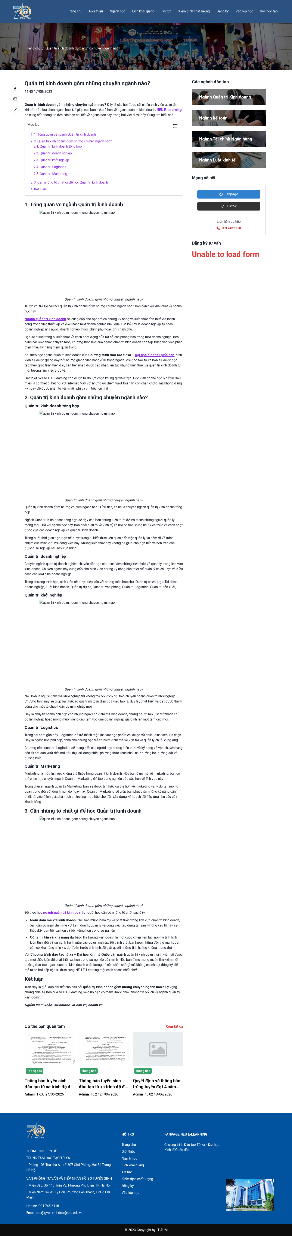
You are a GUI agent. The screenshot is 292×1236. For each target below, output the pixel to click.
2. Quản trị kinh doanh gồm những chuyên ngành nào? (71, 141)
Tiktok (231, 206)
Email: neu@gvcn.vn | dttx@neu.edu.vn (54, 1213)
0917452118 (231, 228)
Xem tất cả (174, 1026)
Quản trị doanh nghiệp (53, 153)
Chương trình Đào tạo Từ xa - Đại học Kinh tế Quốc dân (191, 1147)
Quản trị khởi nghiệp (51, 160)
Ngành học (117, 11)
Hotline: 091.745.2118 (42, 1206)
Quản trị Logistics (50, 167)
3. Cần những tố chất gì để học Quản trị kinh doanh (69, 182)
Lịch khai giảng (143, 11)
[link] (15, 109)
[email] (15, 99)
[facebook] (15, 88)
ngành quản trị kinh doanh (63, 912)
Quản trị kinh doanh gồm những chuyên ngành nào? (83, 48)
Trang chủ (75, 11)
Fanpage (231, 194)
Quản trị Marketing (50, 174)
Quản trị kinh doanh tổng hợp (58, 146)
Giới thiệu (96, 11)
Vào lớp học (244, 11)
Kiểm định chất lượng (194, 11)
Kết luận (38, 189)
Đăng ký (223, 11)
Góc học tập (269, 11)
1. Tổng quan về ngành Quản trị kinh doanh (63, 134)
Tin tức (166, 11)
